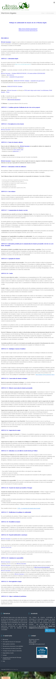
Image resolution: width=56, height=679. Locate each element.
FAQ (4, 661)
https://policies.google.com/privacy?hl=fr (45, 374)
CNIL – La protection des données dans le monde (28, 508)
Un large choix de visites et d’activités (12, 650)
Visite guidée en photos (9, 644)
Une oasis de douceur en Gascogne (12, 641)
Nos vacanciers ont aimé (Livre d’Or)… (12, 648)
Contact (5, 655)
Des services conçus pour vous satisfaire (13, 646)
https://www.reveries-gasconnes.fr (23, 64)
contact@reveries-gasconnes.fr (37, 644)
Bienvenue (5, 639)
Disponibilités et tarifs (8, 653)
